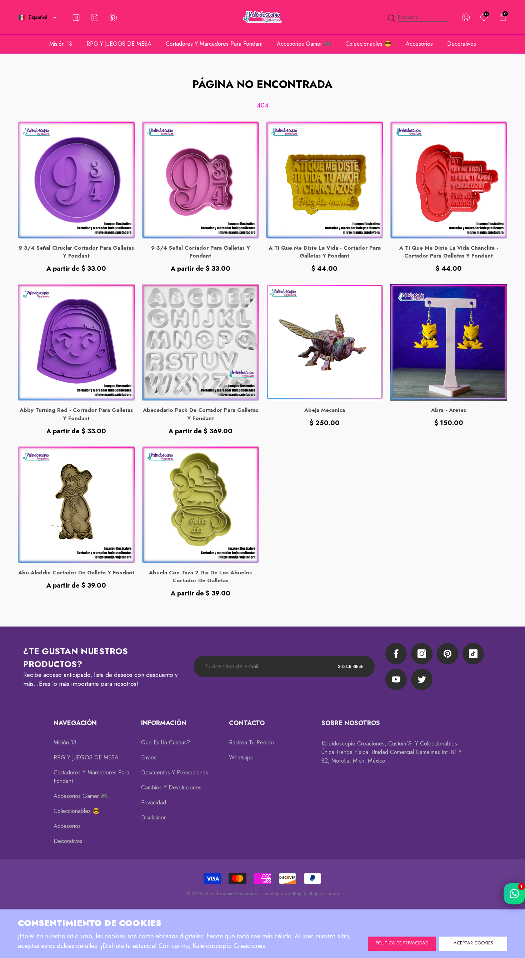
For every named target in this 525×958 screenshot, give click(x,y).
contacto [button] (247, 723)
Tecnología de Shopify (283, 893)
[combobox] (423, 17)
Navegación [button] (75, 723)
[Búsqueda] (417, 17)
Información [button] (163, 723)
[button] (55, 17)
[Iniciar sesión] (466, 17)
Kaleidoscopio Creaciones (232, 893)
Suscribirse (351, 666)
